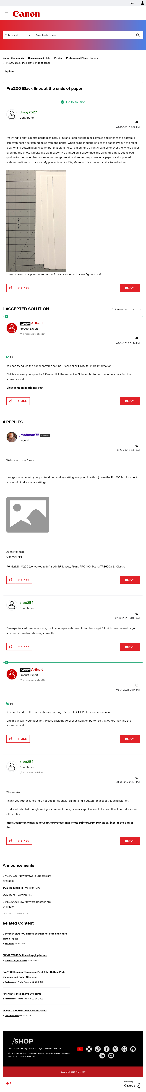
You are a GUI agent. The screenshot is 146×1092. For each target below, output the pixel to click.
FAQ (132, 3)
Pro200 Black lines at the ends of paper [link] (28, 63)
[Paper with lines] (36, 221)
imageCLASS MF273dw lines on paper (24, 1010)
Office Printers (12, 1015)
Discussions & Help (39, 58)
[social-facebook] (107, 1049)
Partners (57, 1049)
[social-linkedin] (102, 1055)
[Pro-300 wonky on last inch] (134, 309)
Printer (58, 58)
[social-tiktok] (98, 1049)
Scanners (9, 943)
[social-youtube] (80, 1049)
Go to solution (75, 102)
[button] (11, 287)
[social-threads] (124, 1049)
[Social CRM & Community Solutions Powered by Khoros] (132, 1084)
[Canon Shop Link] (20, 1041)
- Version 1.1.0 (21, 888)
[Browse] (8, 13)
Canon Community (26, 14)
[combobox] (87, 35)
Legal (40, 1049)
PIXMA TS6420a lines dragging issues (25, 955)
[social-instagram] (89, 1049)
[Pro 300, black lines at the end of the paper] (140, 309)
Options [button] (9, 71)
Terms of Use (13, 1049)
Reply (129, 288)
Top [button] (12, 1083)
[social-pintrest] (133, 1049)
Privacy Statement (28, 1049)
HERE (81, 366)
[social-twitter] (115, 1049)
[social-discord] (111, 1055)
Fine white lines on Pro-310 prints (22, 994)
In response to (34, 333)
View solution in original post (24, 388)
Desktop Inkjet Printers (16, 960)
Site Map (48, 1049)
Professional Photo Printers (82, 58)
